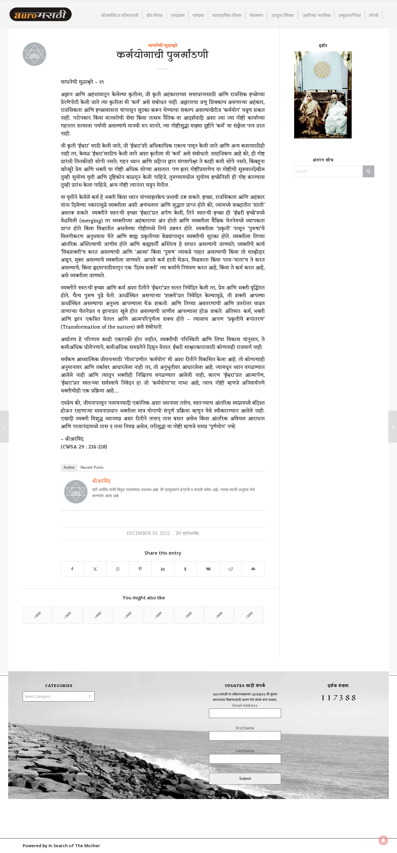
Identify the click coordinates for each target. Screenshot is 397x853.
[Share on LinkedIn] (163, 569)
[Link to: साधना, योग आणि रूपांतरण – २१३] (67, 615)
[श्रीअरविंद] (75, 501)
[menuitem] (119, 15)
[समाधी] (4, 427)
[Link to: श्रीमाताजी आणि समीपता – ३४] (249, 615)
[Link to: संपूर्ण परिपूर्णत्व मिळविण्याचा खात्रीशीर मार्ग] (158, 615)
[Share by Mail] (253, 569)
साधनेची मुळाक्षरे (163, 46)
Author (69, 467)
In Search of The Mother (74, 845)
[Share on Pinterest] (140, 569)
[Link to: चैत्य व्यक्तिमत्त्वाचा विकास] (219, 615)
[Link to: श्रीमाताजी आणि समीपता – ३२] (37, 615)
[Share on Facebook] (72, 569)
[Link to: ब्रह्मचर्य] (97, 615)
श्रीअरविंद (191, 533)
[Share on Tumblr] (185, 569)
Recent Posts (92, 467)
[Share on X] (95, 569)
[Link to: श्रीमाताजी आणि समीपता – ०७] (128, 615)
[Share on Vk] (208, 569)
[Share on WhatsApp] (118, 569)
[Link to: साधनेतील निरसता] (188, 615)
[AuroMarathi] (40, 14)
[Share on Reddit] (231, 569)
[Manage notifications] (383, 840)
